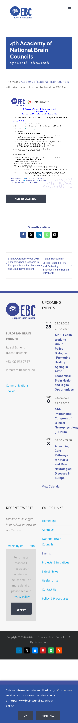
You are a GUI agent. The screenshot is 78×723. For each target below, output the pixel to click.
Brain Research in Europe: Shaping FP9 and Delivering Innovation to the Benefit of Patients (56, 266)
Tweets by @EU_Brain (20, 546)
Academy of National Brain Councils (45, 82)
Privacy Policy (21, 597)
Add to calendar (26, 199)
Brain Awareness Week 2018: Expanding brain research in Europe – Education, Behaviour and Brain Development (25, 263)
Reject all (48, 715)
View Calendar (51, 486)
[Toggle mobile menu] (70, 9)
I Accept (21, 608)
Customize (63, 690)
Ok (25, 715)
